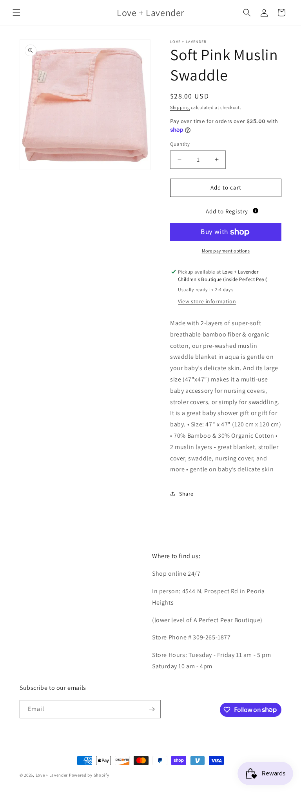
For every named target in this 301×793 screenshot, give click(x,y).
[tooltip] (255, 210)
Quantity (180, 144)
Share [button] (186, 493)
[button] (16, 12)
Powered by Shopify (89, 775)
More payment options (226, 251)
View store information (207, 301)
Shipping (180, 107)
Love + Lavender (52, 775)
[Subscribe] (151, 709)
